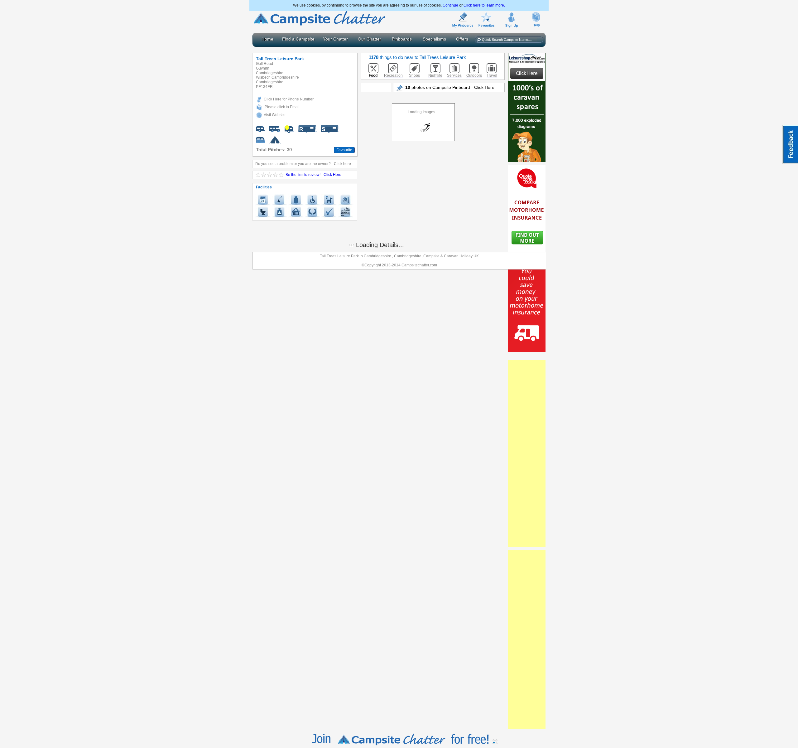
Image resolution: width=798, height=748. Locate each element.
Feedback (790, 144)
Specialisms (434, 38)
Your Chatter (335, 38)
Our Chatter (369, 38)
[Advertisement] (527, 453)
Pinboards (402, 38)
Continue (450, 5)
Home (267, 38)
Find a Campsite (298, 38)
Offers (462, 38)
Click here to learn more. (484, 5)
